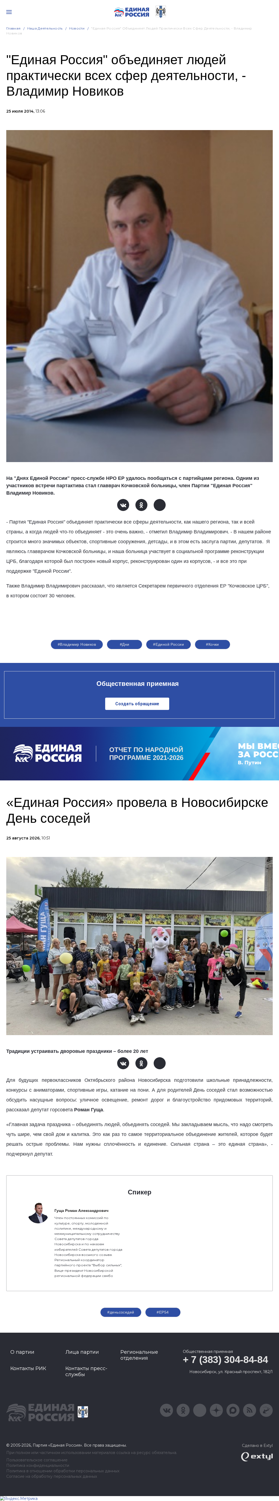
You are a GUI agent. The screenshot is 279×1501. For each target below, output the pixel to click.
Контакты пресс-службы (86, 1371)
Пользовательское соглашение (37, 1460)
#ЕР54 (163, 1312)
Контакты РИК (28, 1368)
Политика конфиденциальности (37, 1465)
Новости (77, 28)
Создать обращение (137, 703)
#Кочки (212, 644)
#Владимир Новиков (77, 644)
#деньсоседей (120, 1312)
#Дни (124, 644)
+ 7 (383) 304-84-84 (225, 1359)
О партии (22, 1352)
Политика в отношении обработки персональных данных (62, 1471)
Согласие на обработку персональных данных (51, 1476)
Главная (13, 28)
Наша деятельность (45, 28)
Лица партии (82, 1352)
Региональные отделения (139, 1355)
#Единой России (168, 644)
